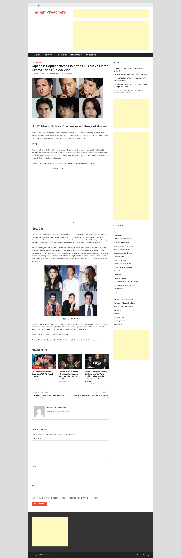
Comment (36, 438)
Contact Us (49, 55)
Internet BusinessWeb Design (124, 285)
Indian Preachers (49, 12)
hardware (117, 274)
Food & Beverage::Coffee (123, 264)
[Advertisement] (111, 13)
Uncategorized (119, 321)
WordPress (137, 555)
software (117, 310)
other (116, 296)
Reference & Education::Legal (124, 303)
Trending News (37, 62)
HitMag (146, 555)
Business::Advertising (122, 242)
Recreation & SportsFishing (124, 299)
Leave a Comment (66, 73)
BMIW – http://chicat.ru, (123, 239)
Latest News (118, 289)
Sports (116, 314)
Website (35, 486)
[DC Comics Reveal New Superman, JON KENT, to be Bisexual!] (44, 369)
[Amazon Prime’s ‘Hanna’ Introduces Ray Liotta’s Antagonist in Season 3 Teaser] (70, 369)
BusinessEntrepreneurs (122, 249)
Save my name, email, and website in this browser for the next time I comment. (65, 498)
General (117, 271)
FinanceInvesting (120, 260)
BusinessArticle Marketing (123, 246)
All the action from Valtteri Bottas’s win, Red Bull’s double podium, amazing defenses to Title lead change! (96, 376)
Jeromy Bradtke (54, 73)
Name (34, 466)
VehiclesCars (118, 324)
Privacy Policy (76, 55)
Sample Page (91, 55)
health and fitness (120, 278)
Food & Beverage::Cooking (123, 267)
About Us (37, 55)
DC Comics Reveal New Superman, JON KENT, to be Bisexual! (43, 373)
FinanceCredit (119, 256)
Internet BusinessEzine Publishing (126, 281)
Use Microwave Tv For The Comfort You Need (130, 74)
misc (115, 292)
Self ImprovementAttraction (124, 306)
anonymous (118, 235)
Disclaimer (62, 55)
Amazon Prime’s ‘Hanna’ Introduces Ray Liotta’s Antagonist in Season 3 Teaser (68, 375)
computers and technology (123, 253)
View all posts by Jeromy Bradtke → (59, 412)
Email (34, 476)
